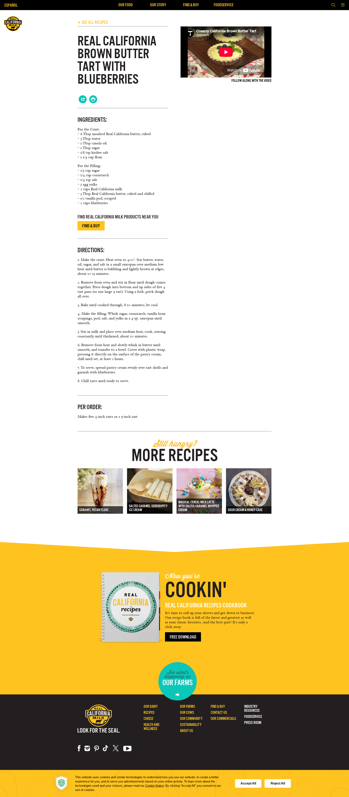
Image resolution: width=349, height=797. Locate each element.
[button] (343, 5)
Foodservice (223, 4)
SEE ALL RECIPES (93, 22)
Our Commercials (223, 718)
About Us (186, 731)
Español (11, 5)
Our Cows (187, 712)
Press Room (252, 722)
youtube (127, 748)
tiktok (106, 748)
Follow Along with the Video (251, 81)
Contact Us (219, 712)
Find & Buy (191, 4)
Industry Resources (252, 708)
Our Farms (187, 706)
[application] (174, 783)
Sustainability (191, 724)
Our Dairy (151, 706)
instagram (87, 748)
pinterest (96, 748)
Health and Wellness (151, 726)
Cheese (148, 718)
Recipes (149, 712)
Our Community (191, 718)
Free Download (183, 636)
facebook (79, 748)
